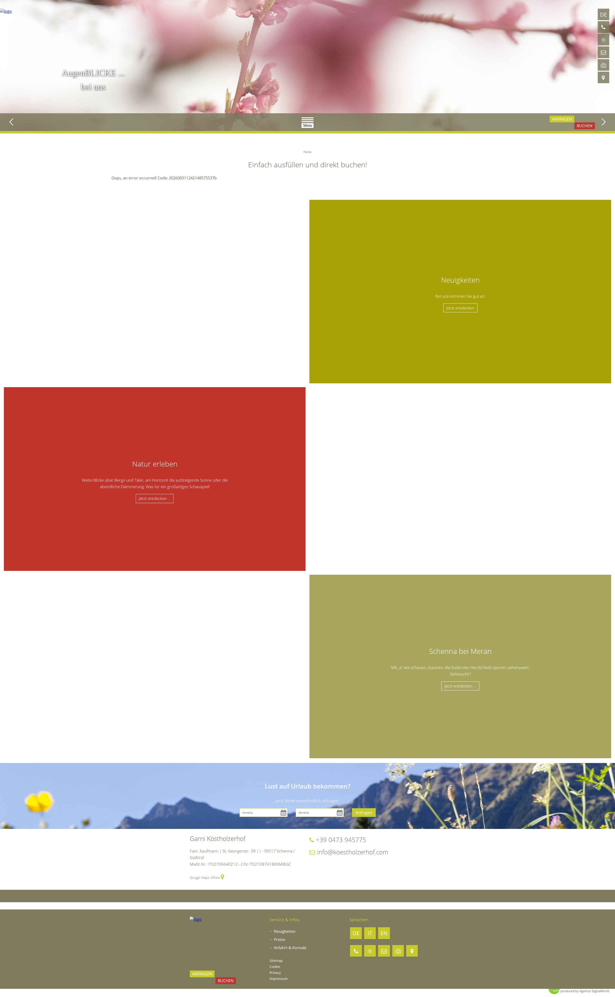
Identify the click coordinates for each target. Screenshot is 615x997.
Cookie (275, 966)
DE (603, 14)
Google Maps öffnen (205, 877)
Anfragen (364, 812)
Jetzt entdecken (460, 308)
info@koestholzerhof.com (352, 852)
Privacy (275, 972)
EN (384, 933)
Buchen (584, 125)
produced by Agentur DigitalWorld (584, 991)
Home (307, 152)
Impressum (279, 978)
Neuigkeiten (284, 931)
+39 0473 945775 (341, 839)
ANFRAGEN (562, 119)
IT (370, 933)
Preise (279, 939)
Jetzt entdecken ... (155, 498)
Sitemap (276, 960)
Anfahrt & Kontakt (290, 947)
